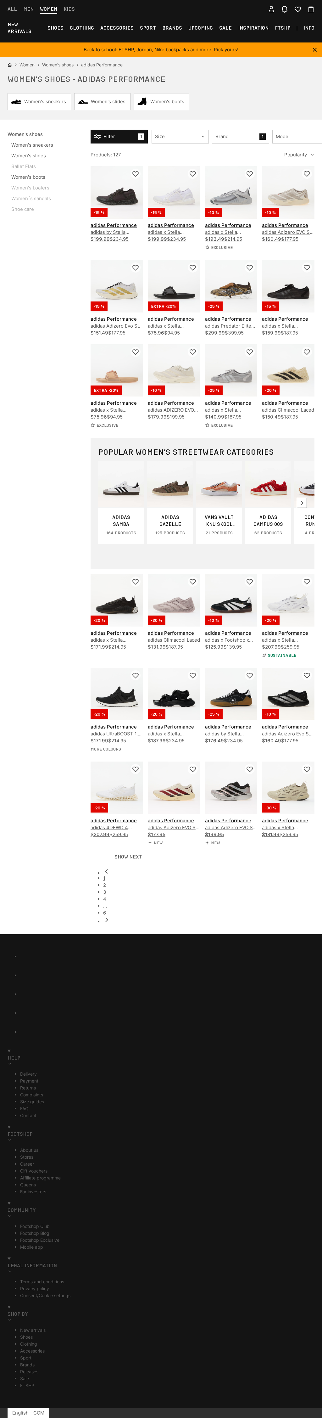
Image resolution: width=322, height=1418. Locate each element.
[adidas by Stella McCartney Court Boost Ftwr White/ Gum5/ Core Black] (231, 694)
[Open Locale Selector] (258, 9)
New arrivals (19, 27)
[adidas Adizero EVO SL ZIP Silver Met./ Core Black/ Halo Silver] (231, 788)
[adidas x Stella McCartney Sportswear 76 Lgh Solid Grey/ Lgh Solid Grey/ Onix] (231, 370)
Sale (225, 28)
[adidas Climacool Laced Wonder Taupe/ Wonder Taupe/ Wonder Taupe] (174, 600)
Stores (26, 1157)
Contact (28, 1115)
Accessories (117, 28)
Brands (172, 28)
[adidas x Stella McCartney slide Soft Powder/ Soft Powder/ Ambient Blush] (117, 370)
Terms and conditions (42, 1281)
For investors (33, 1191)
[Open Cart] (311, 9)
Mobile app (31, 1247)
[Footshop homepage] (161, 9)
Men (28, 9)
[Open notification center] (284, 9)
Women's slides (28, 156)
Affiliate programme (40, 1177)
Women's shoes (25, 134)
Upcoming (200, 28)
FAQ (24, 1108)
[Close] (315, 49)
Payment (29, 1080)
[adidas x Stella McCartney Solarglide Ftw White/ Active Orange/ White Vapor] (288, 600)
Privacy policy (34, 1288)
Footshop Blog (34, 1233)
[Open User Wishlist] (297, 9)
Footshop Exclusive (39, 1240)
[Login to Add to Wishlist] (135, 174)
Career (27, 1164)
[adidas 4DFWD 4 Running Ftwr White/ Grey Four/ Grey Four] (117, 788)
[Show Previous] (208, 919)
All (12, 9)
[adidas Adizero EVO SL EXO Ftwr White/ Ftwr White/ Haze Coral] (288, 192)
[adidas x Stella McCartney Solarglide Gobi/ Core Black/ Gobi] (288, 788)
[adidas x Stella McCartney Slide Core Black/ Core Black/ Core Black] (174, 286)
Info (308, 28)
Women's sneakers (32, 145)
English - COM (28, 1413)
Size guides (32, 1101)
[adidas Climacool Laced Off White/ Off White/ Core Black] (288, 370)
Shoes (55, 28)
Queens (28, 1184)
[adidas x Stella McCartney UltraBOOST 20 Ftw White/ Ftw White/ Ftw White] (174, 192)
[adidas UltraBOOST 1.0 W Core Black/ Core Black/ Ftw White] (117, 694)
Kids (69, 9)
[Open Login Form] (271, 9)
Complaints (31, 1094)
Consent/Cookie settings (45, 1295)
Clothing (82, 28)
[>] (302, 503)
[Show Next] (208, 871)
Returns (28, 1087)
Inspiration (253, 28)
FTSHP (283, 28)
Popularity (295, 155)
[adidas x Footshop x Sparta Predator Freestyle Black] (231, 600)
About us (29, 1150)
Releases (29, 1371)
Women (48, 9)
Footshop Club (35, 1226)
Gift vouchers (33, 1170)
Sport (148, 28)
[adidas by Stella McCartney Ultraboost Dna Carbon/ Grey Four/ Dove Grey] (117, 192)
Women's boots (28, 177)
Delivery (28, 1074)
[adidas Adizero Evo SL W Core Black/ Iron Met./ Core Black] (288, 694)
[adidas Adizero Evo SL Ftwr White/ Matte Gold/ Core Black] (117, 286)
